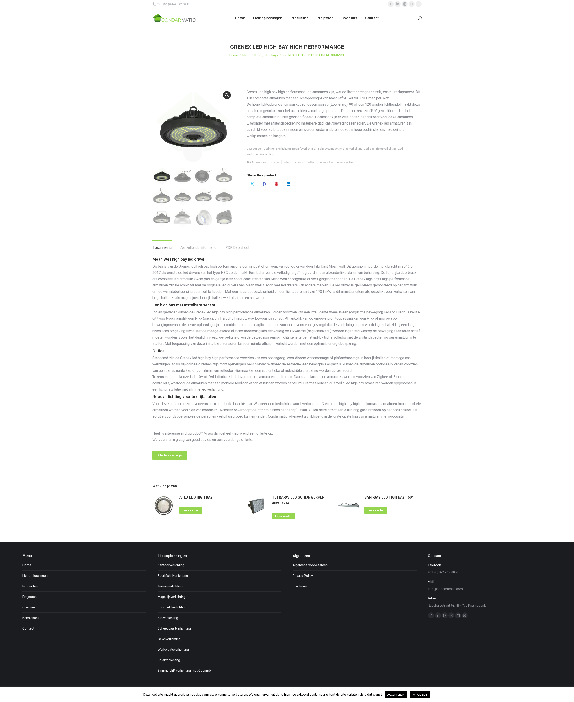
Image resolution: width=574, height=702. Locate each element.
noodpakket (326, 162)
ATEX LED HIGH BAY (196, 497)
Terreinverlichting (170, 586)
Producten (30, 586)
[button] (227, 95)
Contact (28, 628)
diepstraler (261, 162)
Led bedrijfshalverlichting (380, 148)
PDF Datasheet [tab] (237, 247)
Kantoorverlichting (171, 565)
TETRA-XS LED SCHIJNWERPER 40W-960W (298, 500)
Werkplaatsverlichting (173, 649)
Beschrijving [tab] (162, 247)
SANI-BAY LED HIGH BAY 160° (388, 497)
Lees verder (191, 510)
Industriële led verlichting (346, 148)
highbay (311, 162)
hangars (298, 162)
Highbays (323, 148)
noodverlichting (345, 162)
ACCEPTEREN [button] (395, 694)
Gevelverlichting (169, 639)
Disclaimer (300, 586)
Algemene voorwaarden (310, 565)
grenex (275, 162)
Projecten (29, 597)
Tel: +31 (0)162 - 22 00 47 (173, 4)
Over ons (29, 607)
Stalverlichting (168, 618)
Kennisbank (30, 618)
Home (26, 565)
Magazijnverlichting (171, 597)
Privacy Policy (303, 576)
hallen (286, 162)
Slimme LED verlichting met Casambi (184, 671)
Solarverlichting (169, 660)
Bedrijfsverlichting (303, 148)
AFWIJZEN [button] (420, 694)
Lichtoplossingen (35, 576)
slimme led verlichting (206, 389)
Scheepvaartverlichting (174, 628)
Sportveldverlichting (172, 607)
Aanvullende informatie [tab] (198, 247)
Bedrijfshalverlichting (277, 148)
